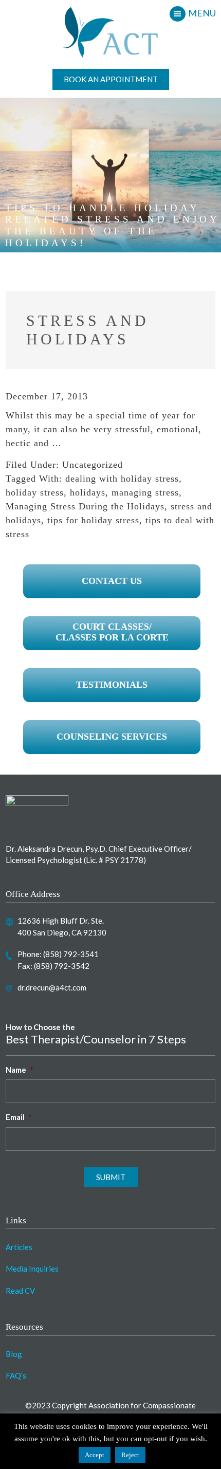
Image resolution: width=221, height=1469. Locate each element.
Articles (19, 1247)
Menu (202, 13)
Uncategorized (92, 465)
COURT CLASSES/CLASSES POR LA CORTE (112, 632)
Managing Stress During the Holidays (85, 506)
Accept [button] (94, 1455)
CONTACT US (112, 581)
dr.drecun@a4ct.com (51, 987)
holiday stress (35, 492)
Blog (14, 1353)
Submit (110, 1177)
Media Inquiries (32, 1268)
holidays (87, 492)
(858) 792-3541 (71, 954)
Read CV (20, 1290)
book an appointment (111, 79)
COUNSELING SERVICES (112, 736)
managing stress (145, 492)
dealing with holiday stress (122, 478)
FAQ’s (16, 1375)
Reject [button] (130, 1455)
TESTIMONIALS (112, 685)
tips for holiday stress (93, 520)
